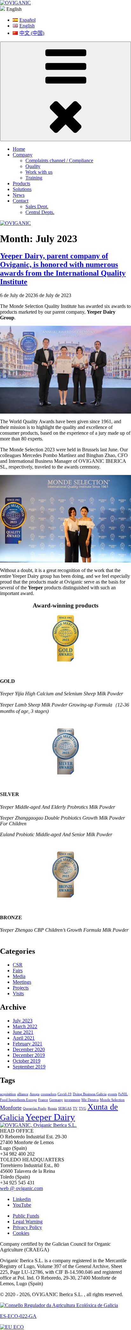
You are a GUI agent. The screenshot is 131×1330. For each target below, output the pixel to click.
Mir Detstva (90, 1100)
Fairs (18, 970)
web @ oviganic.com (21, 1188)
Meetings (22, 982)
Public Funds (26, 1216)
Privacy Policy (27, 1227)
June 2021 (23, 1032)
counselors (48, 1094)
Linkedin (22, 1199)
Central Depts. (39, 212)
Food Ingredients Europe (18, 1100)
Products (21, 183)
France (43, 1100)
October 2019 (26, 1061)
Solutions (22, 189)
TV (75, 1108)
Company (22, 154)
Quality (32, 166)
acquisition (8, 1094)
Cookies (21, 1233)
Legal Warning (28, 1221)
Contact (20, 200)
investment (72, 1100)
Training (33, 177)
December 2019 (29, 1055)
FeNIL (123, 1094)
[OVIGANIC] (15, 2)
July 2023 (22, 1020)
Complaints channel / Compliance (59, 160)
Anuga (34, 1094)
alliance (22, 1094)
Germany (56, 1100)
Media (19, 976)
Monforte (11, 1108)
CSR (18, 964)
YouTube (22, 1205)
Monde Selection (112, 1100)
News (18, 195)
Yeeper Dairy (50, 1117)
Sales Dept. (36, 206)
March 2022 (25, 1026)
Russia (52, 1108)
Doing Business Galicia (90, 1094)
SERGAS (65, 1108)
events (112, 1094)
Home (19, 149)
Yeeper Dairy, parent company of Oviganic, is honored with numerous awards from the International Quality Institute (63, 269)
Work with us (38, 172)
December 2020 (29, 1049)
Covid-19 (65, 1094)
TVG (82, 1108)
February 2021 (27, 1043)
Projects (21, 987)
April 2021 (24, 1038)
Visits (18, 993)
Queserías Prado (34, 1108)
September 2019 (29, 1066)
